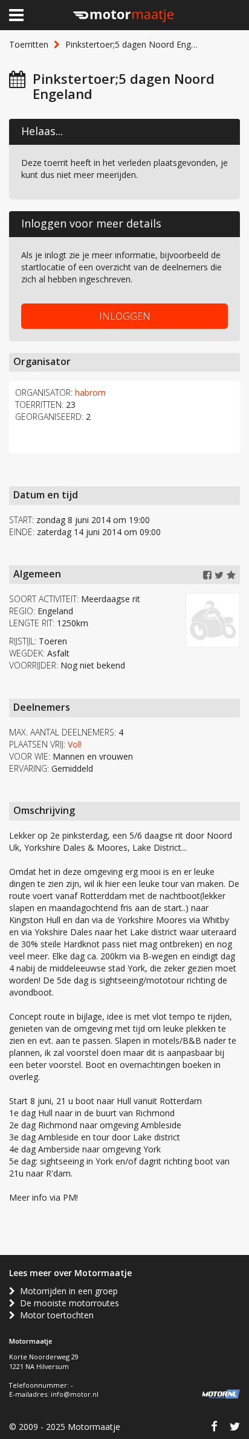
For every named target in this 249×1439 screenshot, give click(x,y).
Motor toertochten (54, 1315)
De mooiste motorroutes (67, 1303)
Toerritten (28, 44)
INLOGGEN (124, 316)
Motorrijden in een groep (66, 1291)
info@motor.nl (75, 1394)
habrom (90, 392)
